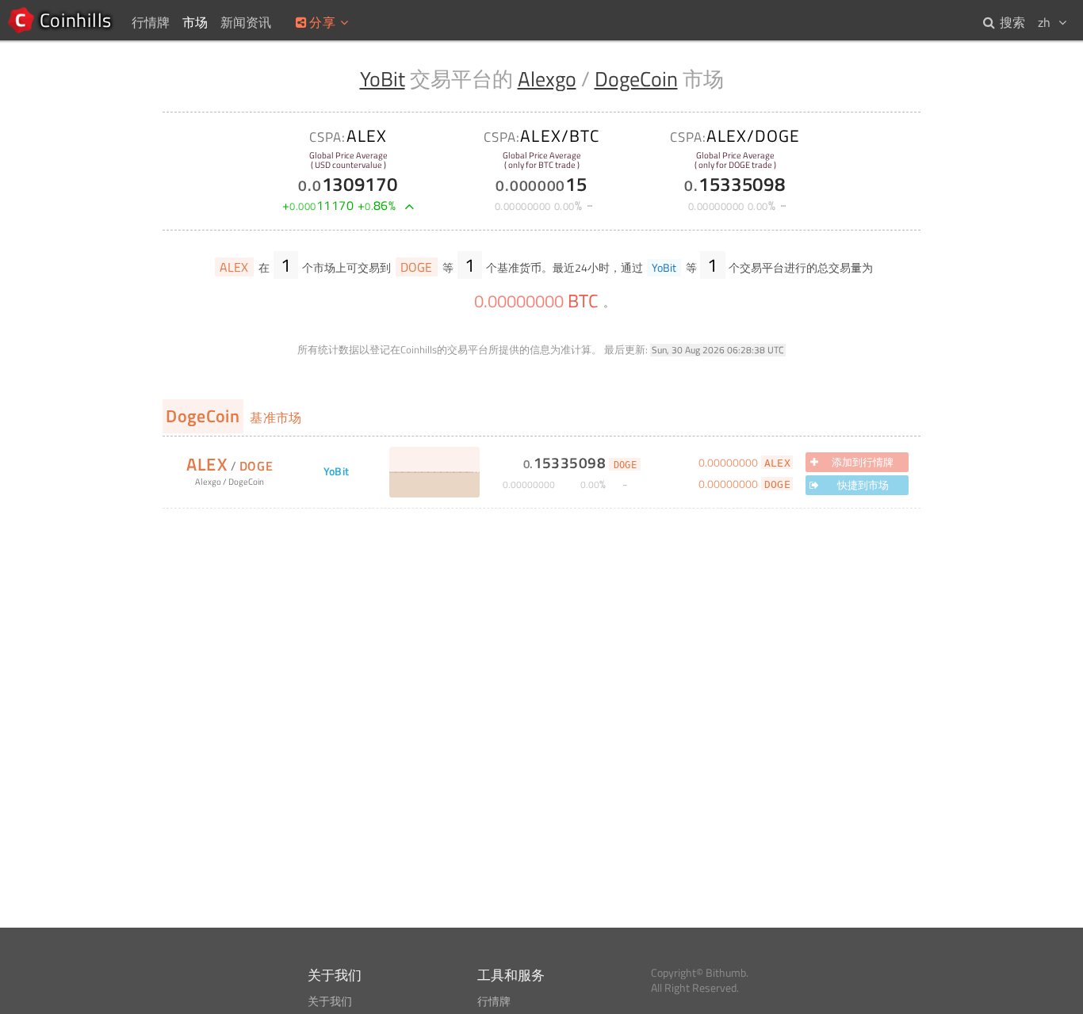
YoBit (382, 78)
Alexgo (547, 78)
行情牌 (494, 1001)
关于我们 (330, 1001)
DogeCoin (636, 78)
